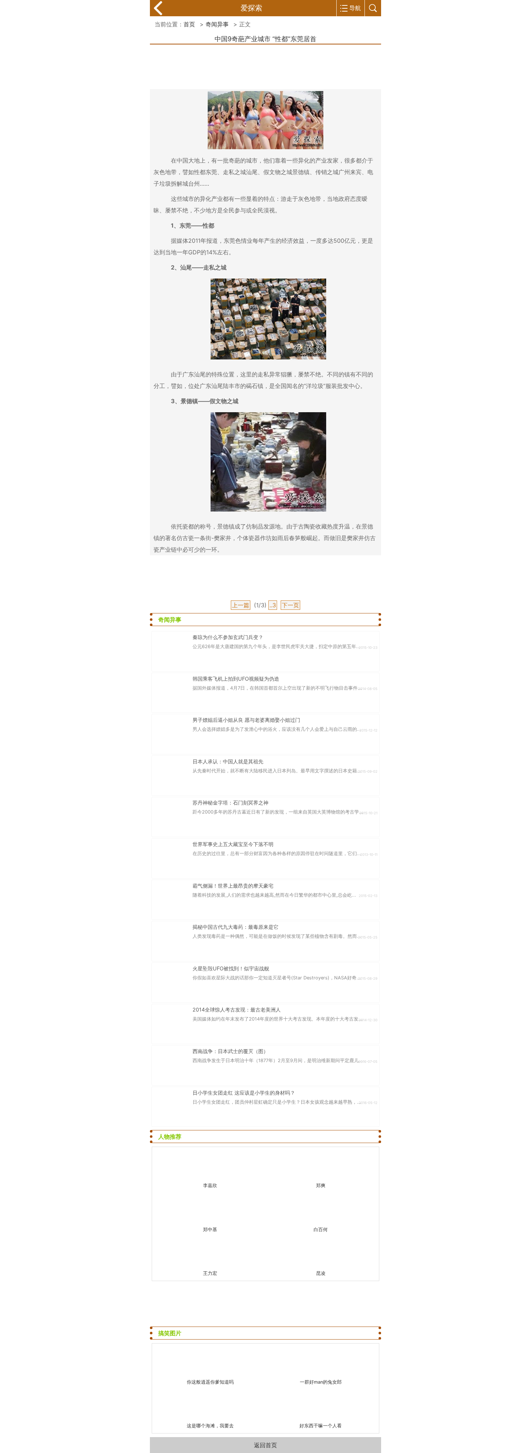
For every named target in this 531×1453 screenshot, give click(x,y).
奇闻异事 (217, 24)
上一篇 (240, 605)
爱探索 (251, 8)
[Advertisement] (265, 65)
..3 (272, 605)
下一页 (290, 605)
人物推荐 (169, 1136)
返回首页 (265, 1445)
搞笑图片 (169, 1333)
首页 (189, 24)
